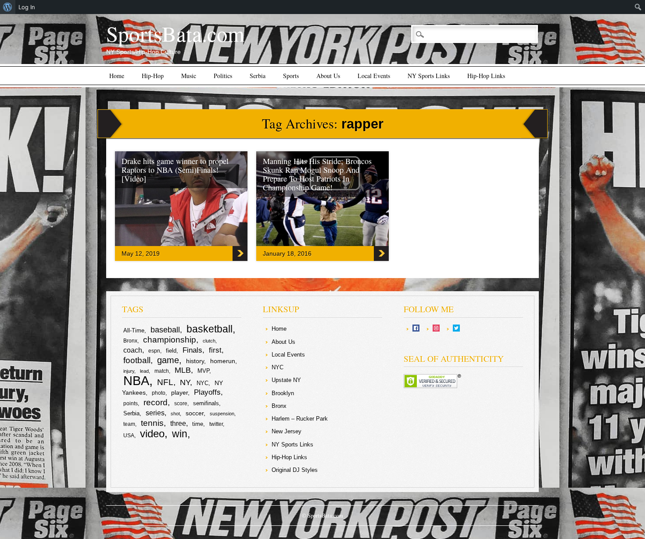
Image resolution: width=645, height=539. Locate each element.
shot (175, 413)
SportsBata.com (175, 33)
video (152, 433)
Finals (192, 350)
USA (128, 435)
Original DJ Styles (295, 470)
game (168, 360)
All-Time (133, 330)
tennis (152, 423)
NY (185, 382)
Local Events (374, 75)
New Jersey (286, 431)
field (171, 350)
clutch (209, 340)
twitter (216, 424)
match (161, 371)
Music (188, 75)
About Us (328, 75)
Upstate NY (286, 380)
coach (132, 350)
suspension (222, 413)
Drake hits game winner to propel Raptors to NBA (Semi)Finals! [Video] (175, 170)
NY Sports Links (429, 75)
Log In (26, 7)
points (130, 403)
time (197, 424)
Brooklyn (283, 393)
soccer (195, 413)
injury (128, 371)
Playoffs (207, 392)
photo (158, 393)
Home (116, 75)
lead (144, 371)
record (155, 402)
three (178, 423)
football (136, 360)
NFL (165, 382)
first (215, 350)
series (155, 413)
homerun (222, 360)
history (195, 360)
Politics (223, 75)
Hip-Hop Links (486, 75)
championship (169, 339)
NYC (202, 383)
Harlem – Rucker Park (300, 418)
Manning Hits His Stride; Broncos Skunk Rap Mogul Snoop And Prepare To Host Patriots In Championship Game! (317, 174)
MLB (183, 370)
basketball (209, 329)
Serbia (257, 75)
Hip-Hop (153, 75)
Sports (291, 75)
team (129, 424)
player (179, 392)
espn (154, 351)
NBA (136, 380)
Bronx (130, 341)
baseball (165, 329)
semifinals (206, 403)
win (179, 433)
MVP (203, 371)
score (180, 403)
